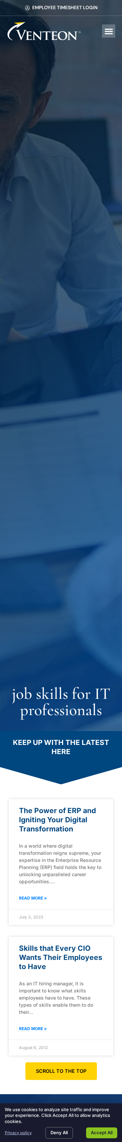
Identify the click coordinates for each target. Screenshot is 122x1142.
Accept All (102, 1132)
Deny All (59, 1132)
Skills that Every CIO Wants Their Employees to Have (60, 957)
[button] (108, 31)
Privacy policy (18, 1132)
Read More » (33, 898)
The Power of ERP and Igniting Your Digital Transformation (57, 819)
